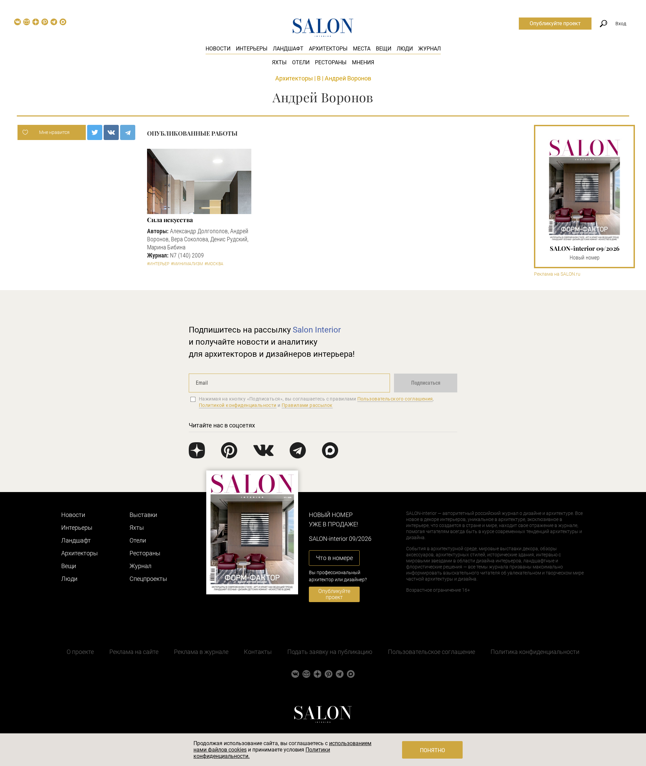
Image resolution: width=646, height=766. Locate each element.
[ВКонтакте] (111, 132)
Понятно (432, 750)
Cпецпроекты (148, 578)
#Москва (214, 264)
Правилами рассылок (307, 405)
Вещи (383, 48)
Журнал (429, 48)
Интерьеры (251, 48)
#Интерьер (158, 264)
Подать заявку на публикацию (329, 651)
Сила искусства (170, 220)
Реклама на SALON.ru (557, 274)
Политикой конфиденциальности (238, 405)
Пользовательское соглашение (431, 651)
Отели (301, 62)
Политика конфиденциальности (535, 651)
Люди (405, 48)
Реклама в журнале (201, 651)
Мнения (363, 62)
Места (361, 48)
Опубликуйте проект (555, 23)
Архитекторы (328, 48)
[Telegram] (127, 132)
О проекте (80, 651)
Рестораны (331, 62)
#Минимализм (187, 264)
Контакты (258, 651)
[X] (94, 132)
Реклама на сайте (133, 651)
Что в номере (334, 557)
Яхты (279, 62)
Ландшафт (288, 48)
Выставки (143, 514)
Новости (218, 48)
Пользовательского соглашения (395, 399)
